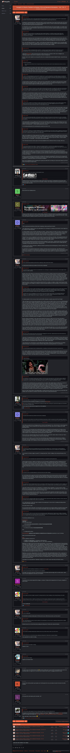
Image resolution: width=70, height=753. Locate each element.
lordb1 (17, 700)
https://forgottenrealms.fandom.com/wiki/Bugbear (54, 714)
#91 (67, 578)
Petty (23, 537)
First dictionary (25, 520)
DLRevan (17, 225)
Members (3, 13)
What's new (4, 10)
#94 (67, 627)
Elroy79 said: (25, 221)
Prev (14, 12)
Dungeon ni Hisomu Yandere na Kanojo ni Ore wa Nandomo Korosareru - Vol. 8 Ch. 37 (31, 729)
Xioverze (17, 597)
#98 (67, 681)
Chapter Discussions (27, 727)
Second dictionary (25, 533)
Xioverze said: (25, 611)
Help (42, 750)
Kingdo (17, 402)
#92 (67, 591)
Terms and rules (31, 750)
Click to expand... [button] (45, 212)
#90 (67, 565)
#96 (67, 654)
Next (25, 12)
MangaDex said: (25, 203)
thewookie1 (65, 733)
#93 (67, 609)
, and (32, 718)
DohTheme (59, 751)
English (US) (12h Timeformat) (18, 750)
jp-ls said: (24, 709)
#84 (67, 201)
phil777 (17, 713)
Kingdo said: (25, 60)
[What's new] (67, 1)
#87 (67, 396)
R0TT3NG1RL (65, 727)
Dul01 (66, 736)
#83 (67, 188)
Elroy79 (17, 21)
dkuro (66, 730)
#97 (67, 668)
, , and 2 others (31, 164)
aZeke (17, 674)
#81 (67, 15)
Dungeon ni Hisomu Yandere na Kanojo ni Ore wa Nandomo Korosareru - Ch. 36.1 (30, 735)
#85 (67, 219)
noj (17, 174)
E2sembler (17, 660)
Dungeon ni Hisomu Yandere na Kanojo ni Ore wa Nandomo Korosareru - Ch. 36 (30, 732)
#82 (67, 168)
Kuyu (17, 687)
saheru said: (25, 656)
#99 (67, 694)
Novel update (47, 401)
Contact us (26, 750)
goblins (37, 714)
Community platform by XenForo (61, 750)
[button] (7, 11)
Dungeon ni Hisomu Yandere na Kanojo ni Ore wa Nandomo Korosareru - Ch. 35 (30, 738)
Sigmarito (17, 194)
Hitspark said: (25, 170)
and (27, 605)
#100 (67, 707)
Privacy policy (38, 750)
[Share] (65, 15)
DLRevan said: (25, 17)
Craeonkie (17, 207)
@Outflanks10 (29, 53)
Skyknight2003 (17, 584)
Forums (3, 8)
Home (3, 5)
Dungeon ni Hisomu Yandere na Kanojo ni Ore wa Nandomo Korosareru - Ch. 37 (30, 726)
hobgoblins (42, 714)
